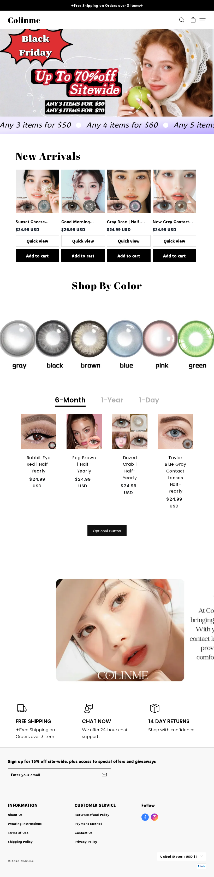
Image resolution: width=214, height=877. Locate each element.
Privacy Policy (86, 841)
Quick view (38, 241)
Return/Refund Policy (92, 814)
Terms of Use (18, 832)
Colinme (24, 20)
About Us (15, 814)
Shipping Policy (20, 841)
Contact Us (83, 832)
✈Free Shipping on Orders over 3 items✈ (107, 5)
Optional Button (107, 531)
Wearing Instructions (24, 823)
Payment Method (89, 823)
